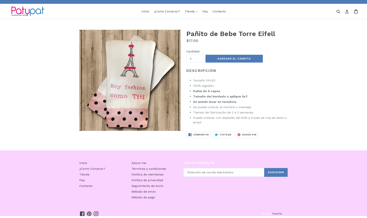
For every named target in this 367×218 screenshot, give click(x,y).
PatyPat (277, 213)
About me (139, 163)
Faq (205, 11)
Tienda (192, 11)
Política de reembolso (148, 174)
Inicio (145, 11)
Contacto (219, 11)
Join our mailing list (199, 163)
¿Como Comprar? (167, 11)
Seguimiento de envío (147, 186)
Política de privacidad (147, 180)
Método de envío (144, 191)
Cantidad (193, 51)
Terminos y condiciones (149, 169)
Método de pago (143, 197)
